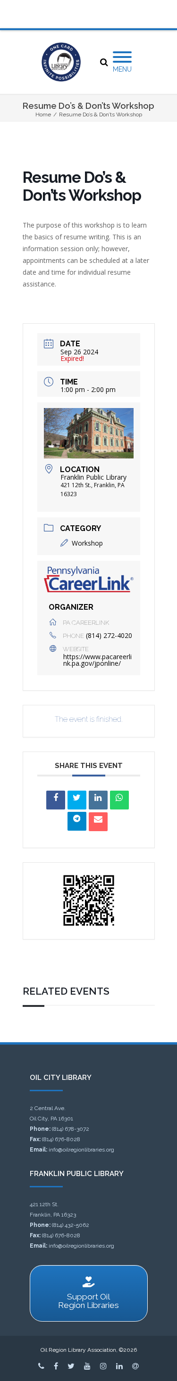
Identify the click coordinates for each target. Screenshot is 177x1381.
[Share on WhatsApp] (119, 800)
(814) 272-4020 (109, 635)
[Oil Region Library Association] (61, 61)
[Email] (98, 821)
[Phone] (41, 1365)
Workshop (87, 543)
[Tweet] (76, 800)
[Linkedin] (98, 800)
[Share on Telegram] (76, 821)
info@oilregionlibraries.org (81, 1149)
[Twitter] (71, 1365)
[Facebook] (56, 1365)
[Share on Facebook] (55, 800)
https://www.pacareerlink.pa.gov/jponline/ (97, 660)
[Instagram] (103, 1365)
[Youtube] (87, 1365)
